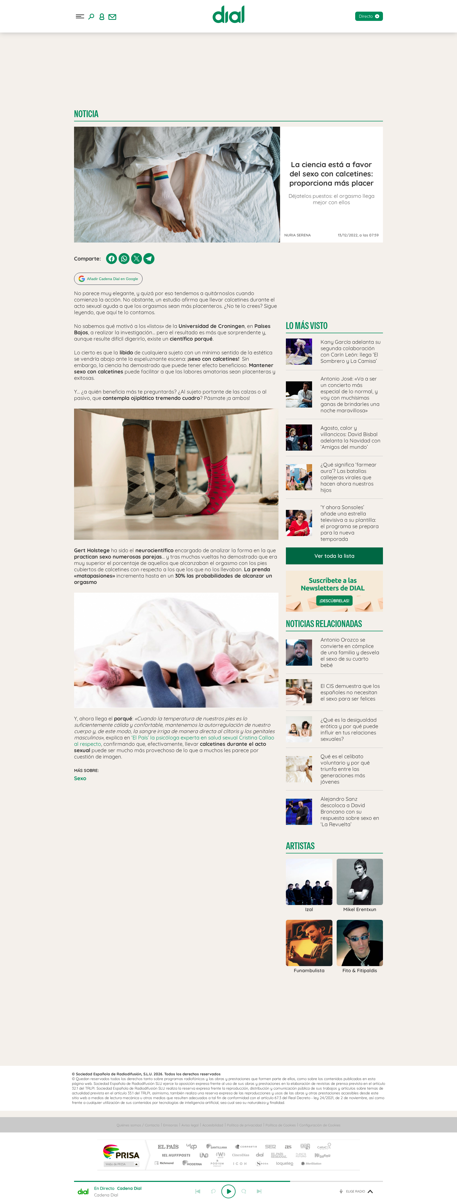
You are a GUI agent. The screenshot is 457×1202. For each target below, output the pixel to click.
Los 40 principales (193, 1147)
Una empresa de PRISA (121, 1151)
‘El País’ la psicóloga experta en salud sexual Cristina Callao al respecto (174, 740)
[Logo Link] (228, 14)
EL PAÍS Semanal (279, 1155)
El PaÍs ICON (239, 1163)
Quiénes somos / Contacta (138, 1125)
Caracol (322, 1147)
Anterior (198, 1191)
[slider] (228, 1181)
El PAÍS (168, 1147)
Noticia (86, 114)
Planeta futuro (298, 1155)
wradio (219, 1155)
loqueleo (285, 1163)
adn (303, 1147)
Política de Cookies (281, 1125)
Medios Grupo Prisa (121, 1164)
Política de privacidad (244, 1125)
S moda (262, 1163)
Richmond (164, 1163)
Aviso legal (190, 1125)
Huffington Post (175, 1155)
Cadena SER (269, 1147)
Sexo (80, 778)
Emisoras (170, 1125)
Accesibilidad (212, 1125)
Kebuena (318, 1155)
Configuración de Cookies (319, 1125)
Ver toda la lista (334, 555)
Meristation (310, 1163)
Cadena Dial (260, 1155)
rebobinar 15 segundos (213, 1191)
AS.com (285, 1147)
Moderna (191, 1163)
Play (228, 1191)
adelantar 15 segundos (244, 1191)
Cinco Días (240, 1155)
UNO (204, 1155)
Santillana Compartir (246, 1147)
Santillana (218, 1147)
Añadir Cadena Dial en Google (112, 279)
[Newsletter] (112, 16)
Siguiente (259, 1191)
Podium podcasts (216, 1163)
